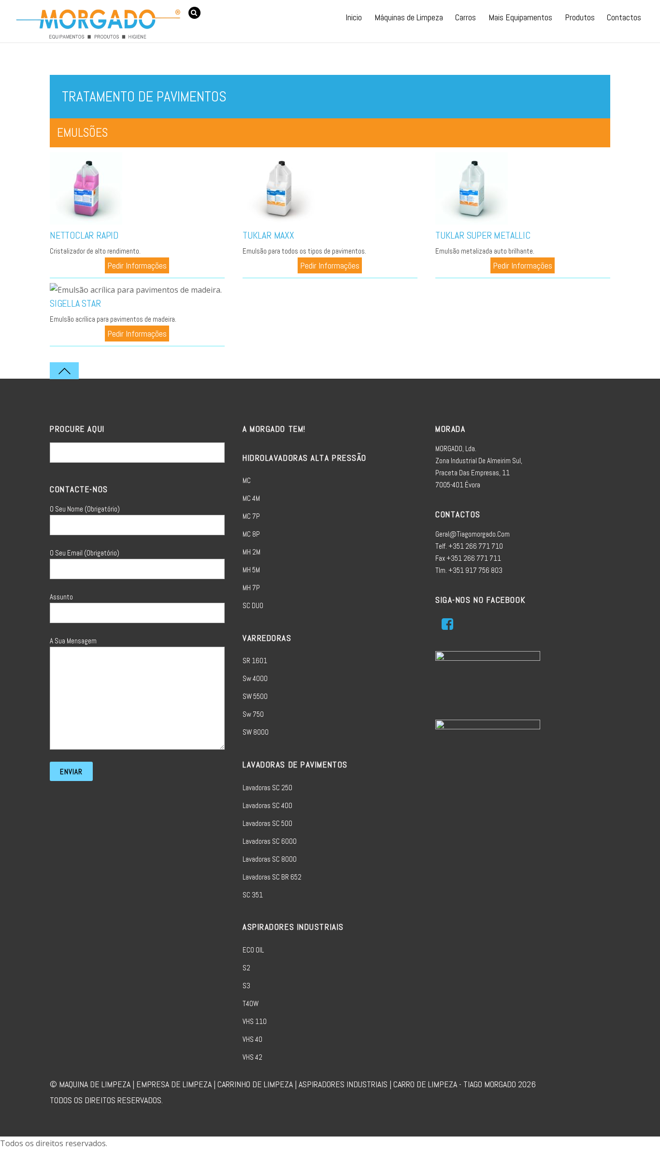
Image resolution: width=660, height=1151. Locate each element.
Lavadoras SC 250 (267, 787)
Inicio (353, 17)
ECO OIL (253, 949)
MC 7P (251, 516)
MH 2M (251, 551)
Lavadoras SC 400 (267, 805)
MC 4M (251, 498)
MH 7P (251, 587)
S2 (246, 967)
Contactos (624, 17)
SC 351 (253, 894)
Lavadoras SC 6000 (270, 841)
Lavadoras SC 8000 (270, 859)
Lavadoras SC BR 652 (272, 876)
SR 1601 (255, 660)
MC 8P (251, 534)
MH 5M (251, 569)
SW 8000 (256, 732)
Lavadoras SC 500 (267, 823)
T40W (250, 1003)
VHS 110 (255, 1021)
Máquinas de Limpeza (408, 17)
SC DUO (253, 605)
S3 (246, 985)
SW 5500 (255, 696)
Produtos (580, 17)
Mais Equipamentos (520, 17)
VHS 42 (252, 1057)
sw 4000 (255, 678)
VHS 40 (252, 1039)
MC (247, 480)
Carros (465, 17)
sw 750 (253, 714)
